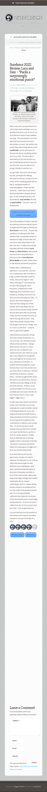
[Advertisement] (28, 55)
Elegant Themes (19, 787)
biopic (16, 88)
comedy (21, 88)
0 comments (27, 91)
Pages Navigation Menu (25, 3)
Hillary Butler (21, 85)
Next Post (30, 535)
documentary (29, 88)
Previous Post (17, 535)
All (16, 42)
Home (12, 42)
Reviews (16, 91)
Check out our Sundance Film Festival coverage (23, 213)
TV (20, 91)
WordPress (37, 787)
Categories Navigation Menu (25, 37)
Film (11, 91)
